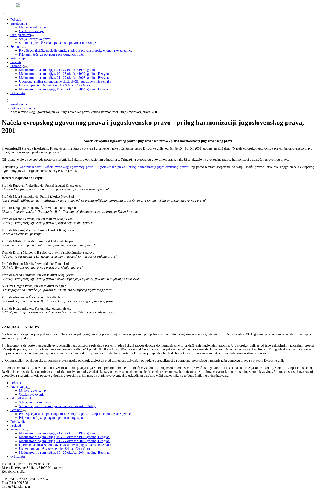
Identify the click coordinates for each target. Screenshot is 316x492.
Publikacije (17, 58)
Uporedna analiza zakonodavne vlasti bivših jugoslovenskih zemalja (65, 81)
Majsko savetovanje (32, 27)
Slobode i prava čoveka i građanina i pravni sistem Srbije (57, 43)
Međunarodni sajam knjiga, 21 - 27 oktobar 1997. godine (57, 70)
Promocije (17, 66)
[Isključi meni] (3, 13)
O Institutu (17, 93)
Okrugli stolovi (20, 35)
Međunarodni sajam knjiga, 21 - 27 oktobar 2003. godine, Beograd (64, 77)
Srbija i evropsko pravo (35, 39)
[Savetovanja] (28, 24)
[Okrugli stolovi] (32, 36)
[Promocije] (26, 67)
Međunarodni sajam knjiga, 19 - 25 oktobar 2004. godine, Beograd (64, 89)
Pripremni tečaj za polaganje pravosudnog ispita (51, 54)
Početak (15, 19)
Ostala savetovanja (31, 31)
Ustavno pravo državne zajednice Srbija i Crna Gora (54, 85)
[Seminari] (24, 47)
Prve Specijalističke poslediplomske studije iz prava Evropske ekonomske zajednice (75, 50)
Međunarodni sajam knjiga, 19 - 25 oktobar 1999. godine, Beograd (64, 74)
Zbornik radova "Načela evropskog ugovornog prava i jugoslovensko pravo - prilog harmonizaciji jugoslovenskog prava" (104, 167)
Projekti (15, 62)
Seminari (16, 46)
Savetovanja (18, 23)
